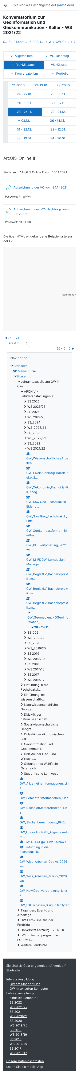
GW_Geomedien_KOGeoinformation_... (62, 42)
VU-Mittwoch (26, 65)
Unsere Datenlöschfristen (25, 1061)
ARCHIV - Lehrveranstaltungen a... (38, 42)
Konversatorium (26, 73)
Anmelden (65, 5)
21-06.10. (18, 85)
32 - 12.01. (58, 129)
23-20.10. (64, 85)
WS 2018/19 (18, 1035)
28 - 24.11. (75, 42)
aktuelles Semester (23, 998)
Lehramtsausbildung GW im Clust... (22, 42)
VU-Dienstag (59, 56)
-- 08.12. (23, 121)
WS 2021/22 (50, 42)
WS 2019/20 (18, 1025)
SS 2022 (16, 1002)
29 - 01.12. (58, 112)
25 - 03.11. (58, 94)
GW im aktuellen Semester (29, 989)
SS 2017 (15, 1048)
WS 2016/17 (18, 1053)
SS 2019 (15, 1030)
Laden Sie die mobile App (24, 1067)
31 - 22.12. (24, 129)
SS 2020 (16, 1021)
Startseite (5, 42)
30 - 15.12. (57, 121)
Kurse (21, 376)
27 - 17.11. (58, 103)
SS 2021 (15, 1012)
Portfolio (62, 73)
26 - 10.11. (24, 103)
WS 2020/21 (18, 1016)
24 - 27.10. (24, 94)
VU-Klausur (59, 65)
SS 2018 (15, 1039)
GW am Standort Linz (25, 984)
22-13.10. (41, 85)
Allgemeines (24, 56)
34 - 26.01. (58, 138)
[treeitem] (39, 656)
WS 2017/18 (18, 1044)
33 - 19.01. (24, 138)
